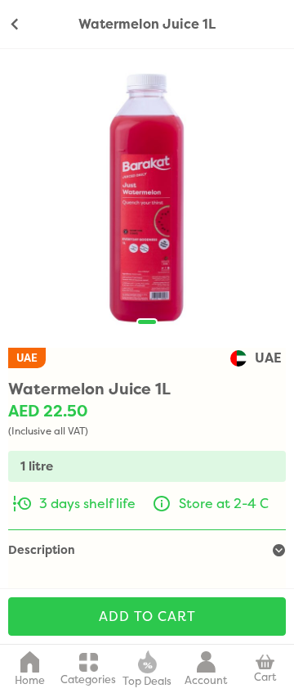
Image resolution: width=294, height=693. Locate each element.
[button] (147, 322)
